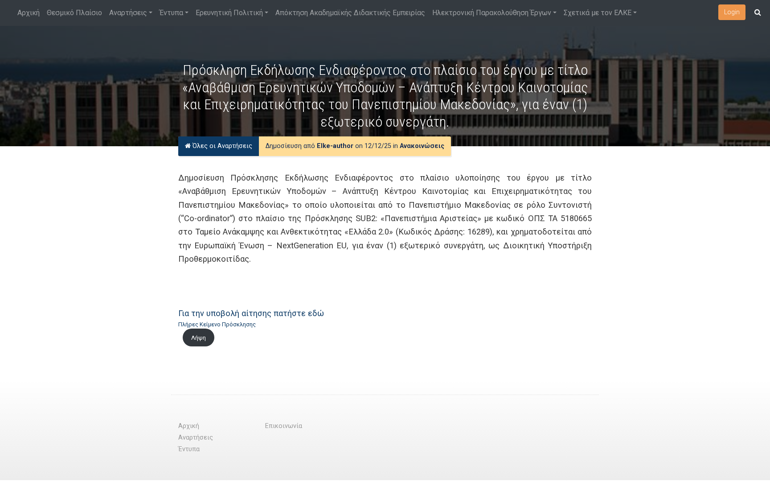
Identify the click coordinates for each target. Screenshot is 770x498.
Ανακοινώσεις (422, 146)
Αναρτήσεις (128, 12)
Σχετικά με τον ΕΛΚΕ (597, 12)
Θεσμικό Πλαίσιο (74, 12)
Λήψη (198, 337)
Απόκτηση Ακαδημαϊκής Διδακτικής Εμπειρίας (350, 12)
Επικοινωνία (283, 426)
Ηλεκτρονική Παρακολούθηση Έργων (491, 12)
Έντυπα (171, 12)
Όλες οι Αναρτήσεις (221, 146)
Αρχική (28, 12)
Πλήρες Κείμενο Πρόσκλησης (217, 324)
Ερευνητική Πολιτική (229, 12)
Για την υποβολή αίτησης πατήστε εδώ (251, 313)
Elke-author (335, 146)
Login (732, 12)
